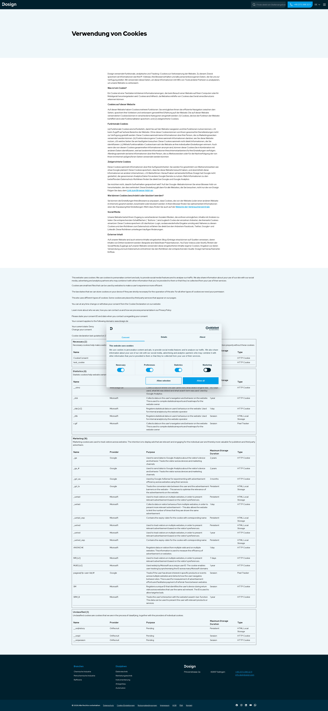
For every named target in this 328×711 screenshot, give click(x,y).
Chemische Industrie (82, 671)
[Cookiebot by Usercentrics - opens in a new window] (207, 328)
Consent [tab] (125, 337)
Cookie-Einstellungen (126, 705)
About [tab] (202, 337)
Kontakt (189, 705)
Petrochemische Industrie (84, 676)
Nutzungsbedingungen (147, 705)
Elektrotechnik (122, 671)
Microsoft (114, 398)
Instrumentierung (123, 680)
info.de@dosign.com (244, 675)
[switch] (149, 370)
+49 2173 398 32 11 (243, 672)
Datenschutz (108, 705)
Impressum (164, 705)
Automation (120, 688)
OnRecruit (114, 628)
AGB (174, 705)
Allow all (201, 381)
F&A (181, 705)
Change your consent (82, 329)
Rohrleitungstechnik (124, 676)
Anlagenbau (121, 684)
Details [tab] (164, 337)
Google (113, 458)
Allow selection (164, 381)
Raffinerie (78, 680)
